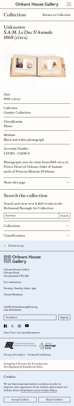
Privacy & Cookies (14, 354)
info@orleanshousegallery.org (20, 307)
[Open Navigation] (69, 4)
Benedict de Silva (32, 366)
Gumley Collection (17, 112)
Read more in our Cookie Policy (39, 390)
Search (64, 215)
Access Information (28, 332)
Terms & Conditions (39, 354)
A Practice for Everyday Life (31, 363)
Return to (56, 15)
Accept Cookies (20, 399)
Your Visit (9, 332)
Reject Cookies (54, 399)
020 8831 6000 (12, 310)
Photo (8, 126)
